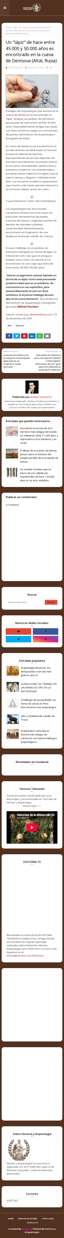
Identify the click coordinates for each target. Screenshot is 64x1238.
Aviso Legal (48, 1218)
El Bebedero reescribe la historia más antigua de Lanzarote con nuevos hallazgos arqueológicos (39, 736)
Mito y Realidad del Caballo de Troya (38, 717)
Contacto (32, 1222)
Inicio (8, 27)
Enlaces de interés (27, 1218)
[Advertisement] (32, 1005)
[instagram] (45, 639)
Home (10, 1218)
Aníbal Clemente (15, 67)
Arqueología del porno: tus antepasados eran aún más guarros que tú (36, 671)
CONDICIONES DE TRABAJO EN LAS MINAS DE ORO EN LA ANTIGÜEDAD (39, 687)
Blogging (27, 1228)
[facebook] (45, 631)
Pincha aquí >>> (32, 806)
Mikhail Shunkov (27, 306)
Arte (15, 27)
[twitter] (18, 639)
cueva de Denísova (17, 115)
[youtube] (18, 631)
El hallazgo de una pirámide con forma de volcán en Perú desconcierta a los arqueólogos (38, 703)
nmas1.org (21, 314)
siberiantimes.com (41, 314)
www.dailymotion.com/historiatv (25, 955)
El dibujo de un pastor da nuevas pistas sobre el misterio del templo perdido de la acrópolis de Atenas (39, 456)
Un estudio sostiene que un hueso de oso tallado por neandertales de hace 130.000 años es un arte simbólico (37, 475)
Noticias (20, 325)
